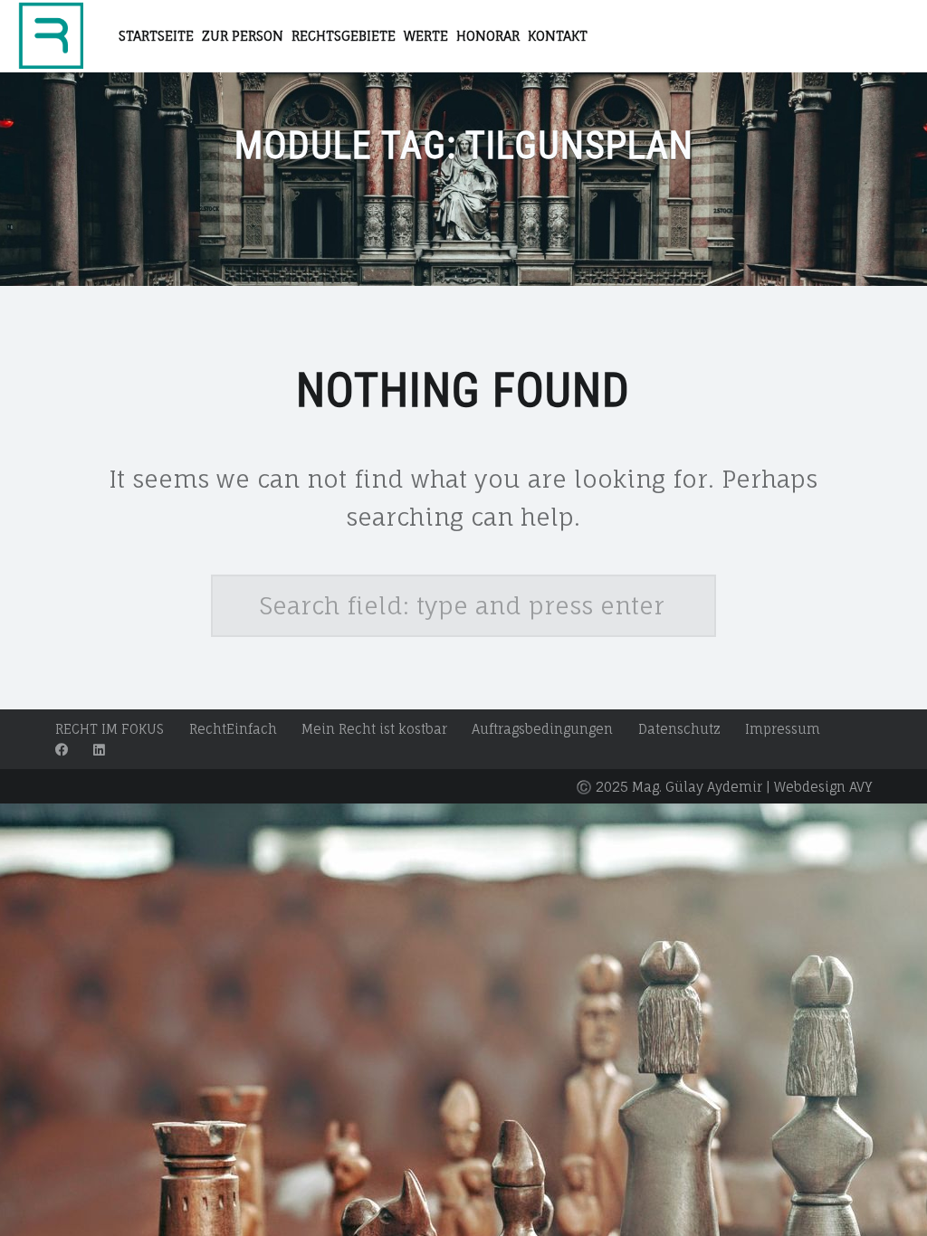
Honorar (488, 35)
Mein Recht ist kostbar (374, 729)
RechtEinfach (233, 729)
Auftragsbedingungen (542, 729)
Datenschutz (679, 729)
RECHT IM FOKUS (109, 729)
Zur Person (242, 35)
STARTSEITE (156, 35)
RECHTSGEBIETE (343, 35)
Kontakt (558, 35)
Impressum (782, 729)
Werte (426, 35)
